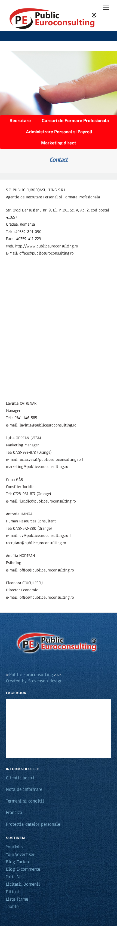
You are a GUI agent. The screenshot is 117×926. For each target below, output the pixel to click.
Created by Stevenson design (34, 681)
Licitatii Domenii (23, 884)
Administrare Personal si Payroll (59, 131)
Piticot (12, 892)
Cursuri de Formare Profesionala (75, 120)
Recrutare (20, 120)
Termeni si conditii (25, 801)
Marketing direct (58, 143)
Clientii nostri (20, 778)
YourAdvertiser (20, 854)
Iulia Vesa (16, 877)
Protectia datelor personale (33, 824)
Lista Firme (17, 899)
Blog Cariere (18, 862)
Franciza (14, 812)
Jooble (12, 906)
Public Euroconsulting (31, 674)
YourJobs (14, 847)
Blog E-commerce (23, 869)
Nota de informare (24, 789)
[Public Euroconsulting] (52, 32)
